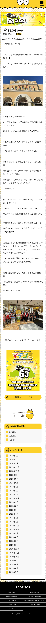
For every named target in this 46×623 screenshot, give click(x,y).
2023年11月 (14, 471)
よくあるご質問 (11, 604)
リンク (11, 608)
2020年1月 (13, 545)
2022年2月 (13, 522)
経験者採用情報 (11, 596)
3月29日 (12, 432)
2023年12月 (14, 467)
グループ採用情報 (34, 596)
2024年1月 (13, 463)
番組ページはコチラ (23, 397)
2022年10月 (14, 498)
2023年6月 (13, 483)
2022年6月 (13, 510)
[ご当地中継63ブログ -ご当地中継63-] (23, 19)
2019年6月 (13, 568)
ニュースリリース (11, 600)
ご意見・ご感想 (34, 604)
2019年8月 (13, 564)
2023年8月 (13, 479)
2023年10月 (14, 475)
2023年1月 (13, 494)
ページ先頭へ (23, 586)
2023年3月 (13, 491)
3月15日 (12, 436)
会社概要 (11, 592)
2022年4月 (13, 514)
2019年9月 (13, 561)
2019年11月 (14, 553)
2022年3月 (13, 518)
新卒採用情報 (34, 592)
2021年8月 (13, 537)
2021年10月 (14, 529)
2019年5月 (13, 572)
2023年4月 (13, 487)
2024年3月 (13, 456)
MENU (42, 3)
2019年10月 (14, 557)
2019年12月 (14, 549)
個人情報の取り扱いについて (34, 600)
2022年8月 (13, 506)
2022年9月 (13, 502)
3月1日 (12, 440)
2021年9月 (13, 533)
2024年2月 (13, 460)
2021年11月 (14, 526)
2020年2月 (13, 541)
